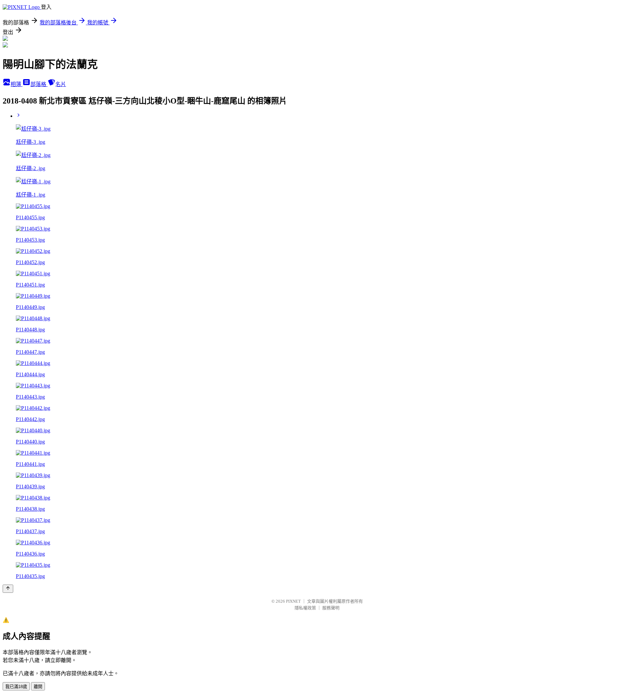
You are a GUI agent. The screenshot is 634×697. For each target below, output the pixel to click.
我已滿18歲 (16, 686)
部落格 (39, 84)
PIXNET (293, 601)
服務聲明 (330, 607)
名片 (60, 84)
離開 (38, 686)
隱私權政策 (305, 607)
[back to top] (8, 589)
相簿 (16, 84)
